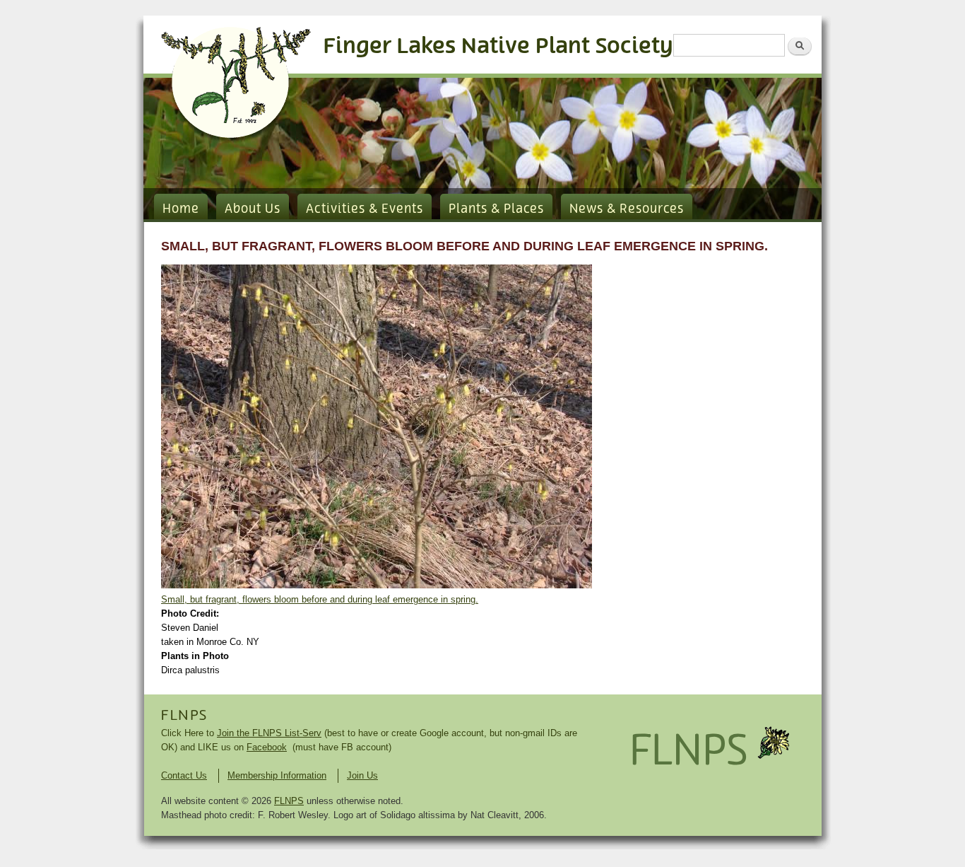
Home (180, 209)
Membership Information (276, 775)
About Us (252, 209)
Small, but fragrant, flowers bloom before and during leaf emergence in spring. (319, 599)
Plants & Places (496, 209)
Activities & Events (364, 209)
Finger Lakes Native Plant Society (498, 46)
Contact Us (184, 775)
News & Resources (626, 209)
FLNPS (184, 716)
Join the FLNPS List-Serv (269, 733)
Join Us (362, 775)
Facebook (267, 747)
